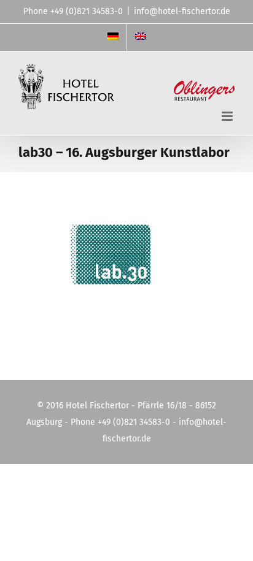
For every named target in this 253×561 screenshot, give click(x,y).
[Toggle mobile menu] (228, 116)
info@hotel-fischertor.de (182, 11)
